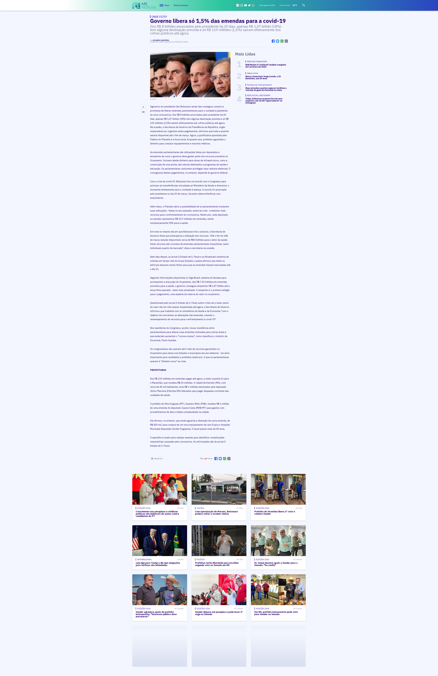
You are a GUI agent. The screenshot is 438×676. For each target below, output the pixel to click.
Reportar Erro (158, 458)
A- (143, 107)
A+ (143, 112)
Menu (167, 5)
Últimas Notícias (181, 5)
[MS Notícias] (144, 6)
